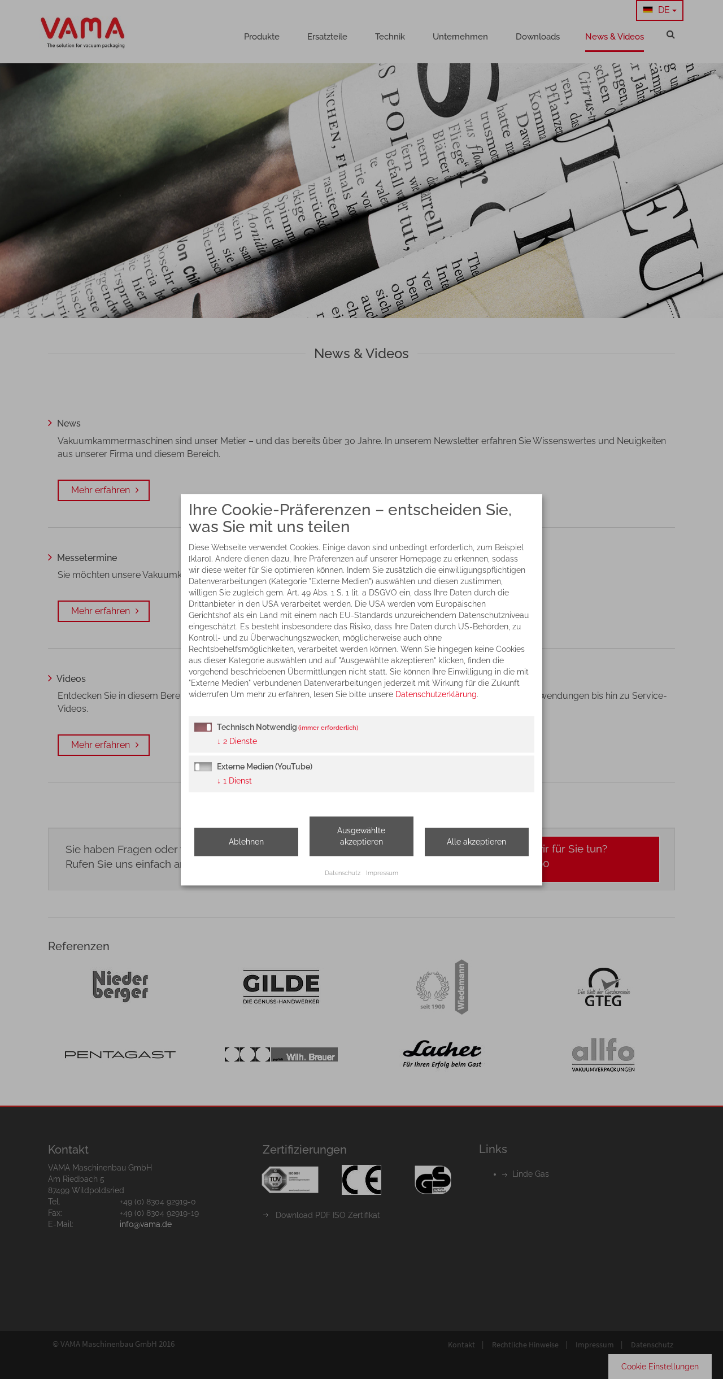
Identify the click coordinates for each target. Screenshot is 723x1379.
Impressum (382, 873)
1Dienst (234, 780)
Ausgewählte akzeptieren (361, 836)
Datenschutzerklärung (436, 694)
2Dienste (237, 741)
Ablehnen (246, 841)
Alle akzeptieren (476, 841)
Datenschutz (342, 873)
